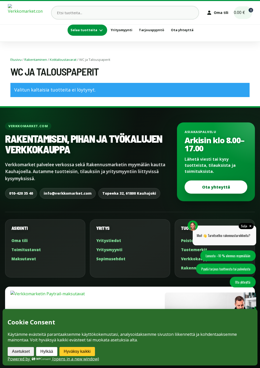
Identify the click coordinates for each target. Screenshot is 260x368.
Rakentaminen (35, 59)
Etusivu (16, 59)
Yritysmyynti (121, 30)
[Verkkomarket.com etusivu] (25, 12)
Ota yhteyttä (182, 30)
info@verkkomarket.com (68, 193)
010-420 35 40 (21, 193)
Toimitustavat (26, 249)
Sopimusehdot (110, 258)
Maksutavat (23, 258)
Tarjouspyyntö (151, 30)
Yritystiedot (108, 240)
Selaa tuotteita (84, 30)
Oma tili (19, 240)
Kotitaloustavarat (63, 59)
